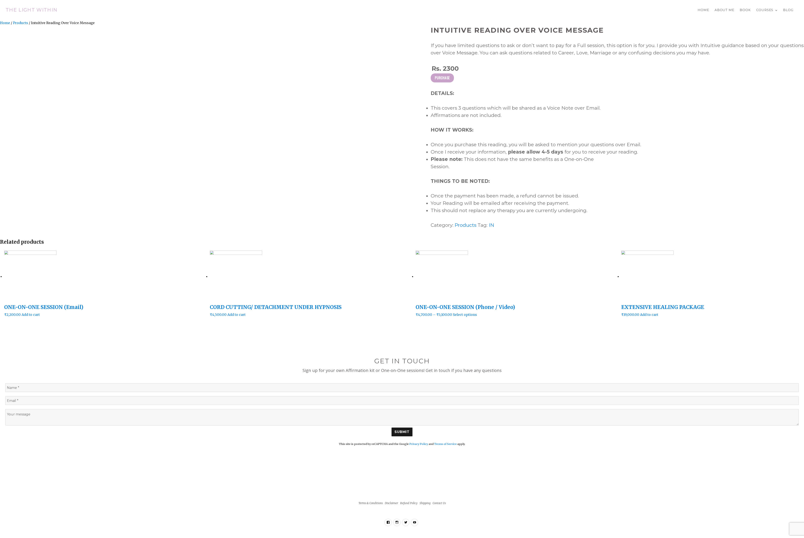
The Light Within (32, 10)
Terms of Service (445, 444)
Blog (788, 10)
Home (703, 10)
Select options (465, 315)
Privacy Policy (418, 444)
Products (20, 23)
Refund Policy (408, 503)
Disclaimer (391, 503)
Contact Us (439, 503)
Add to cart (31, 315)
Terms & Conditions (370, 503)
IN (491, 225)
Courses (764, 10)
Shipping (425, 503)
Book (745, 10)
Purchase (442, 77)
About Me (724, 10)
